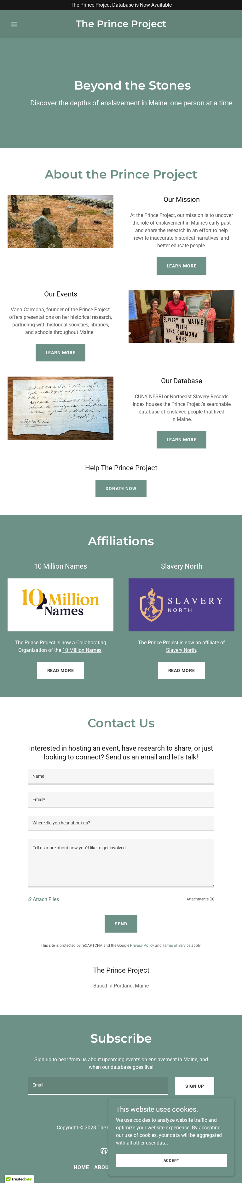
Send (121, 923)
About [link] (103, 1167)
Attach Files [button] (46, 899)
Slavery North (181, 650)
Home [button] (81, 1167)
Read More (60, 670)
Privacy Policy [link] (142, 945)
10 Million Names (81, 650)
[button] (25, 24)
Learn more (182, 265)
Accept (172, 1160)
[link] (121, 25)
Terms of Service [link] (176, 945)
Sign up (194, 1086)
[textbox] (121, 777)
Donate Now (121, 488)
